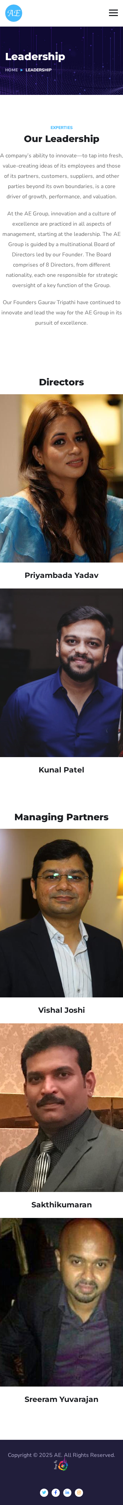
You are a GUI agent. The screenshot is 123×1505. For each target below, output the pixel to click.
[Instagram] (79, 1493)
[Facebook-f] (56, 1493)
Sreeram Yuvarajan (61, 1399)
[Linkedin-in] (67, 1493)
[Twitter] (44, 1493)
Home (11, 70)
